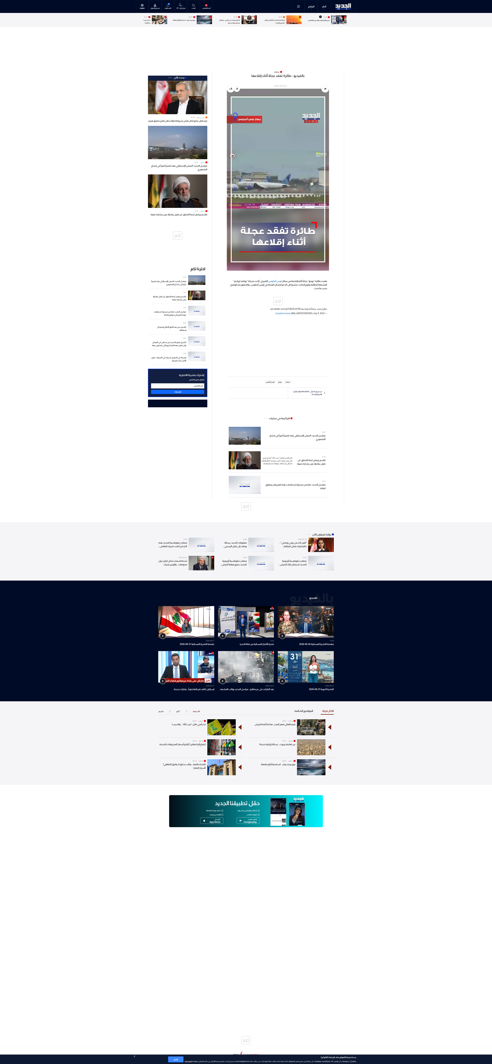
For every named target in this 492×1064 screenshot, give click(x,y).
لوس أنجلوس (275, 281)
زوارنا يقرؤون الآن (321, 534)
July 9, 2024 (319, 313)
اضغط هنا (188, 1061)
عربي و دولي (200, 117)
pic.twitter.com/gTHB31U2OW (285, 309)
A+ (230, 88)
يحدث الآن (179, 77)
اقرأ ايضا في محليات (279, 418)
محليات (202, 162)
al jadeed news (282, 313)
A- (236, 88)
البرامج (311, 6)
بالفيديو (313, 597)
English (142, 8)
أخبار (324, 6)
